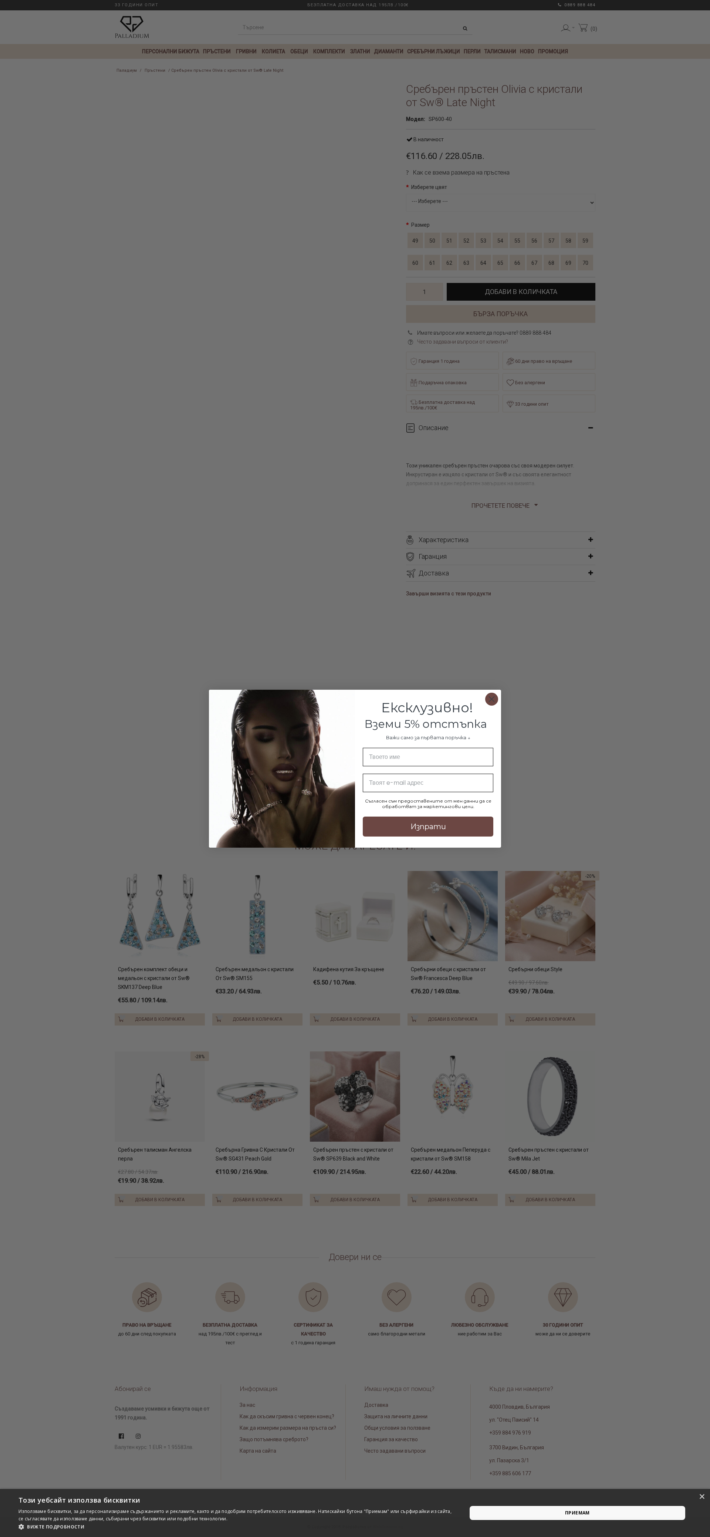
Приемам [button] (577, 1513)
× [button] (701, 1497)
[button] (236, 1527)
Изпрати (428, 826)
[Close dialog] (491, 699)
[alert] (355, 1513)
